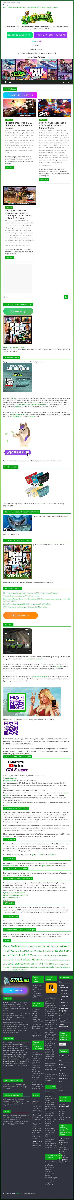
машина (19, 147)
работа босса (26, 147)
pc (14, 138)
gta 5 (8, 135)
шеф (26, 245)
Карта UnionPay (37, 1141)
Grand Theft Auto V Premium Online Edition (37, 951)
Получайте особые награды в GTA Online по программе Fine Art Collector (27, 604)
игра (42, 967)
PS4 (16, 228)
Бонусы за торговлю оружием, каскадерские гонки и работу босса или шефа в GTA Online (18, 214)
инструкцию (58, 666)
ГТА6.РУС (62, 999)
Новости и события (37, 49)
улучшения (21, 245)
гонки (27, 143)
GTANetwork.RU (64, 996)
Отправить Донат (10, 778)
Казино (18, 145)
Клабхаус (64, 155)
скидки (7, 150)
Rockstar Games (28, 138)
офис (60, 157)
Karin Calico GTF (26, 135)
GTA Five (25, 225)
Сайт (60, 1084)
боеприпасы (29, 233)
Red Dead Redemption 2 (19, 230)
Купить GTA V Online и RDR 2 (14, 893)
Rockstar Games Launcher (51, 145)
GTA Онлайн (44, 143)
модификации (9, 240)
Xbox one (18, 233)
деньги (30, 967)
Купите (66, 1149)
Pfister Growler (19, 138)
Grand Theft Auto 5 (51, 133)
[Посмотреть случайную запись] (68, 82)
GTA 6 (45, 140)
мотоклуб (55, 157)
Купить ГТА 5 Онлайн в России (13, 347)
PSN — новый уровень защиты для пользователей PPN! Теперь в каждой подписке (30, 7)
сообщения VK (8, 866)
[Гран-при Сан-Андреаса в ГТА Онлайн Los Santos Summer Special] (54, 100)
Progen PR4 (58, 143)
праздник (67, 967)
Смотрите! (35, 1138)
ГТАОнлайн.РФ (64, 1002)
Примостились (43, 160)
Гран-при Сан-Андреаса (46, 153)
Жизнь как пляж (53, 155)
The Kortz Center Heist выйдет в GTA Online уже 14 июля (21, 596)
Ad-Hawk (30, 130)
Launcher (51, 143)
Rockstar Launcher (64, 145)
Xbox (22, 964)
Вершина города (44, 150)
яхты (29, 245)
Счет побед (60, 162)
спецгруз (11, 150)
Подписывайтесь (10, 780)
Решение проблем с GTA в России (43, 35)
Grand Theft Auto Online (46, 135)
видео (25, 967)
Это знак (48, 165)
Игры (60, 1081)
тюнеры (7, 153)
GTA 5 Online (18, 225)
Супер (61, 1091)
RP (5, 140)
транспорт (18, 150)
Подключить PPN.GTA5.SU (20, 95)
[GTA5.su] (37, 69)
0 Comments (21, 130)
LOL (60, 1070)
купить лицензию (19, 414)
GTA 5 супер (63, 990)
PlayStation (57, 956)
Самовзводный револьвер (16, 243)
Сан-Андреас (47, 162)
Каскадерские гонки (26, 145)
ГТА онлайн (61, 153)
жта (60, 155)
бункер (10, 235)
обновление (56, 967)
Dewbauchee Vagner (10, 223)
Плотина (65, 157)
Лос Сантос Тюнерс (10, 147)
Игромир (34, 1013)
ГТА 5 (31, 143)
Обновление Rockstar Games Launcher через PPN (37, 53)
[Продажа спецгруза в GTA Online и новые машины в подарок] (19, 100)
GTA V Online (62, 140)
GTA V (19, 135)
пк (63, 967)
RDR (19, 228)
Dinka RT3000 (8, 133)
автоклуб (11, 143)
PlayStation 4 (64, 956)
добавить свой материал (64, 1107)
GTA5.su (5, 1003)
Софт (60, 1088)
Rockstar (17, 960)
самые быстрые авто (35, 659)
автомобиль (18, 143)
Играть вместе (20, 615)
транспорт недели (27, 150)
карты (17, 416)
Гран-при (63, 150)
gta (5, 135)
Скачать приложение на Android (15, 895)
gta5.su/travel (36, 1103)
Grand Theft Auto (17, 133)
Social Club (10, 140)
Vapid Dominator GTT (20, 140)
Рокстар (59, 160)
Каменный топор (10, 238)
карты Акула (32, 57)
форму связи (46, 866)
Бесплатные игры (13, 898)
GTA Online (9, 120)
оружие (16, 240)
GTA (16, 130)
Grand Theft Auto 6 (62, 133)
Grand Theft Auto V (28, 133)
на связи (32, 416)
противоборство (7, 970)
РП (31, 147)
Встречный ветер (55, 150)
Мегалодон (41, 57)
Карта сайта (63, 1006)
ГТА (20, 235)
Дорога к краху (43, 155)
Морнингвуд (48, 157)
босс (24, 143)
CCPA (60, 982)
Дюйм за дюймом (10, 145)
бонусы (20, 967)
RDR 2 (37, 45)
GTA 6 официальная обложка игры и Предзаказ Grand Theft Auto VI (25, 607)
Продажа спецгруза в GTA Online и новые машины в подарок (18, 125)
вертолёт (15, 235)
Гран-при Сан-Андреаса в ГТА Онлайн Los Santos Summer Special (52, 125)
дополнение (36, 967)
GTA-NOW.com (64, 993)
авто (47, 147)
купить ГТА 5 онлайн (39, 855)
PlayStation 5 (7, 960)
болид (59, 147)
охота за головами (24, 240)
